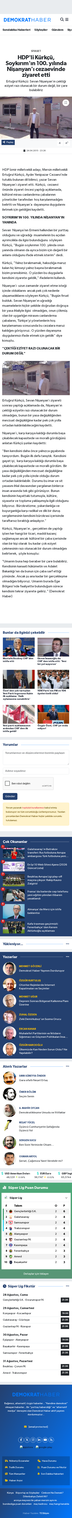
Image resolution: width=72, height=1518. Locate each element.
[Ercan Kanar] (9, 1033)
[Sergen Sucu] (9, 1142)
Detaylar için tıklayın (36, 1273)
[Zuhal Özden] (9, 1016)
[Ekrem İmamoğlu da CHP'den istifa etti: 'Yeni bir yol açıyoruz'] (53, 647)
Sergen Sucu (27, 1140)
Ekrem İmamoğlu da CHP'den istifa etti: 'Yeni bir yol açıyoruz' (52, 661)
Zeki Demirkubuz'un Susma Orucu (40, 1019)
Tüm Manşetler (17, 1474)
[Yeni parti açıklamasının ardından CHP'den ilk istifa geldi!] (19, 714)
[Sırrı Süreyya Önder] (9, 1078)
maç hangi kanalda (59, 1504)
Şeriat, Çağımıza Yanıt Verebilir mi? (41, 1161)
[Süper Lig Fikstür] (67, 1286)
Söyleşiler (41, 29)
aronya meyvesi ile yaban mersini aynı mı (35, 1500)
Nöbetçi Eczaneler (19, 1461)
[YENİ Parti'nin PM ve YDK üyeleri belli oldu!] (53, 679)
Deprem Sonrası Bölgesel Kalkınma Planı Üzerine (43, 1003)
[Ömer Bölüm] (9, 1094)
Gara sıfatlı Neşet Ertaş (33, 1080)
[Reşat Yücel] (9, 1126)
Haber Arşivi (15, 1480)
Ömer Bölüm (27, 1092)
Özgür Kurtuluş (30, 980)
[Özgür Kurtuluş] (9, 984)
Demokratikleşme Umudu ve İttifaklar (42, 1112)
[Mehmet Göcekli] (9, 968)
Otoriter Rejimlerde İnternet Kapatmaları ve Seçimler (37, 987)
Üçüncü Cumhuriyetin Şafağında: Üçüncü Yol (39, 1128)
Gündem (57, 29)
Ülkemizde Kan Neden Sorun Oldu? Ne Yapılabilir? (43, 1051)
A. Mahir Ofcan (29, 1108)
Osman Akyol (28, 1156)
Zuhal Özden (28, 1014)
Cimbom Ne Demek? (52, 1493)
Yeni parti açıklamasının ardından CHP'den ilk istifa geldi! (16, 728)
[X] (27, 1440)
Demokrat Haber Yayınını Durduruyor (41, 970)
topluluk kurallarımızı (33, 807)
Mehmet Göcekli (30, 966)
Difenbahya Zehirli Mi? (35, 1496)
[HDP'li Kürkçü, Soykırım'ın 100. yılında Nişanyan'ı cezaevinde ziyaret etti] (36, 117)
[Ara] (62, 19)
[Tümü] (67, 944)
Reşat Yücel (27, 1122)
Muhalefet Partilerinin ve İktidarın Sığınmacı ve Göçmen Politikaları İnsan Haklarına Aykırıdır (43, 1035)
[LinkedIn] (39, 1440)
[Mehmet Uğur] (9, 1000)
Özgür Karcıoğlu (31, 1045)
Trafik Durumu (16, 1467)
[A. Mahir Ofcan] (9, 1110)
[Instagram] (33, 1440)
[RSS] (51, 1440)
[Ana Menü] (66, 19)
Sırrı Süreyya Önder (32, 1076)
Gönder (10, 796)
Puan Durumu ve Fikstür (53, 1467)
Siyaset (36, 51)
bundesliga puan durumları (17, 1504)
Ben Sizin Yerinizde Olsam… (36, 1144)
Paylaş (10, 142)
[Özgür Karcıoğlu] (9, 1049)
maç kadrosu (40, 1504)
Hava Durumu (49, 1461)
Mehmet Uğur (28, 996)
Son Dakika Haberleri (52, 1474)
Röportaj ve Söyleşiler (28, 1493)
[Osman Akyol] (9, 1158)
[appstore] (26, 1448)
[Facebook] (21, 1440)
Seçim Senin (26, 1096)
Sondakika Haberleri (16, 29)
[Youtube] (45, 1440)
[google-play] (44, 1448)
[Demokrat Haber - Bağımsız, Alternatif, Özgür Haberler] (27, 20)
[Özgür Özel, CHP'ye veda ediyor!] (53, 714)
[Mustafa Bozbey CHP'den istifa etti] (19, 647)
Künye (10, 1493)
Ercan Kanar (27, 1029)
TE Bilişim (44, 1513)
